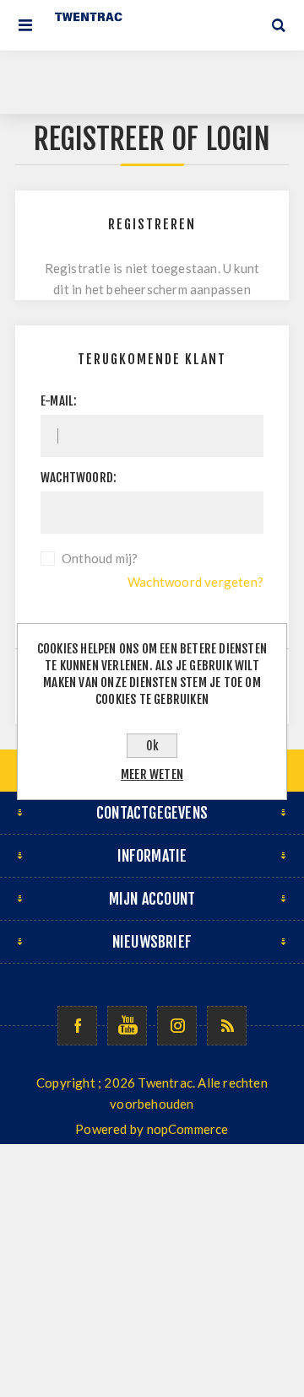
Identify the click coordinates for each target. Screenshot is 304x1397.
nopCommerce (188, 1128)
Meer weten (152, 774)
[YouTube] (127, 1025)
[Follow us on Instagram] (177, 1025)
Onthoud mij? (100, 558)
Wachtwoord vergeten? (195, 581)
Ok (152, 746)
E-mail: (59, 401)
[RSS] (227, 1025)
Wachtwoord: (79, 478)
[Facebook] (77, 1025)
